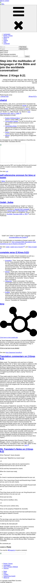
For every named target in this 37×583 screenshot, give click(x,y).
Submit (5, 40)
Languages (6, 34)
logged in (12, 550)
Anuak (24, 105)
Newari (7, 271)
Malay (3, 181)
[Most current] (12, 53)
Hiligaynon (8, 281)
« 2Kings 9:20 (4, 96)
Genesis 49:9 (11, 210)
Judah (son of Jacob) (16, 247)
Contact (5, 574)
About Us (6, 37)
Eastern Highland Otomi (12, 118)
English (7, 292)
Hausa (7, 132)
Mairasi (7, 135)
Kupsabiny (8, 260)
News (5, 39)
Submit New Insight (9, 576)
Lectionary (6, 43)
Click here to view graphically (9, 337)
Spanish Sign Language (22, 209)
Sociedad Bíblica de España (18, 237)
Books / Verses (8, 35)
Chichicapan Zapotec (11, 121)
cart (7, 171)
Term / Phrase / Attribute (10, 567)
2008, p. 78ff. (16, 214)
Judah (8, 247)
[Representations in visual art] (12, 56)
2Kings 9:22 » (33, 96)
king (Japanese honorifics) (14, 352)
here (26, 445)
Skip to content (4, 0)
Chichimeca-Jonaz (11, 126)
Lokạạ (27, 108)
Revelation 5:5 (22, 210)
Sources (6, 568)
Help (4, 42)
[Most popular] (12, 51)
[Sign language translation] (12, 54)
